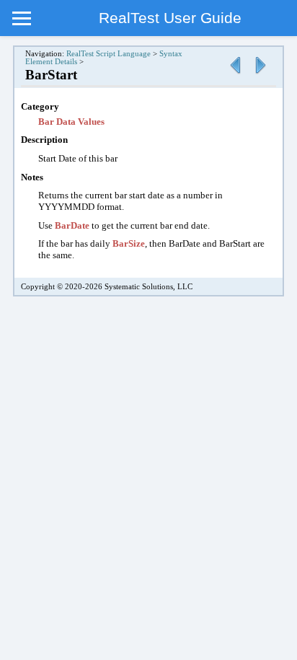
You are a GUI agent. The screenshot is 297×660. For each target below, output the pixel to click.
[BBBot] (260, 75)
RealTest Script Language (108, 54)
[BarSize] (235, 75)
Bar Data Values (71, 121)
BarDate (73, 225)
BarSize (128, 243)
